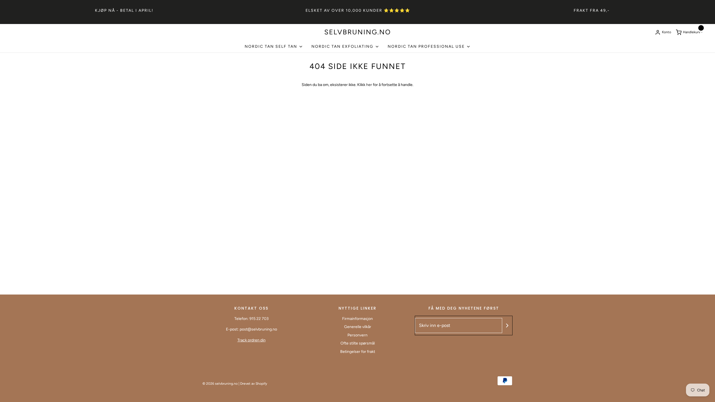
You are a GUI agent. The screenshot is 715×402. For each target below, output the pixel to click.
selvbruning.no (357, 32)
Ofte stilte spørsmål (357, 343)
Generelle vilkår (357, 326)
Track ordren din (251, 340)
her (369, 84)
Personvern (357, 335)
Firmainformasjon (357, 318)
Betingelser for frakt (357, 351)
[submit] (507, 325)
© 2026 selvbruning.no (220, 384)
